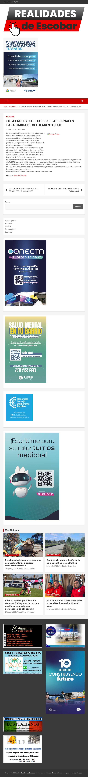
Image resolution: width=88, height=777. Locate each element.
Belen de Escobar (20, 175)
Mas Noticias (12, 530)
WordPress (77, 773)
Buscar (7, 202)
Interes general (10, 221)
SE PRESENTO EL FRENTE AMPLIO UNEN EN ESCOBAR (63, 190)
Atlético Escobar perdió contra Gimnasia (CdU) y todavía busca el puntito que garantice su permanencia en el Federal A (22, 604)
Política (8, 226)
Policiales (8, 223)
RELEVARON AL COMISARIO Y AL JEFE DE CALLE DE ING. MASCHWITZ (23, 190)
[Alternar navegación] (6, 101)
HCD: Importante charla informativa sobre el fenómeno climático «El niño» (64, 603)
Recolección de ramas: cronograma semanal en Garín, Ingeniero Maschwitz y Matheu (23, 563)
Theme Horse (51, 773)
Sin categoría (10, 229)
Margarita (21, 129)
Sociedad (10, 117)
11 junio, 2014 (11, 129)
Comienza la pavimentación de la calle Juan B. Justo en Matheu (63, 561)
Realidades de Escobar (26, 569)
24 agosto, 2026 (11, 569)
